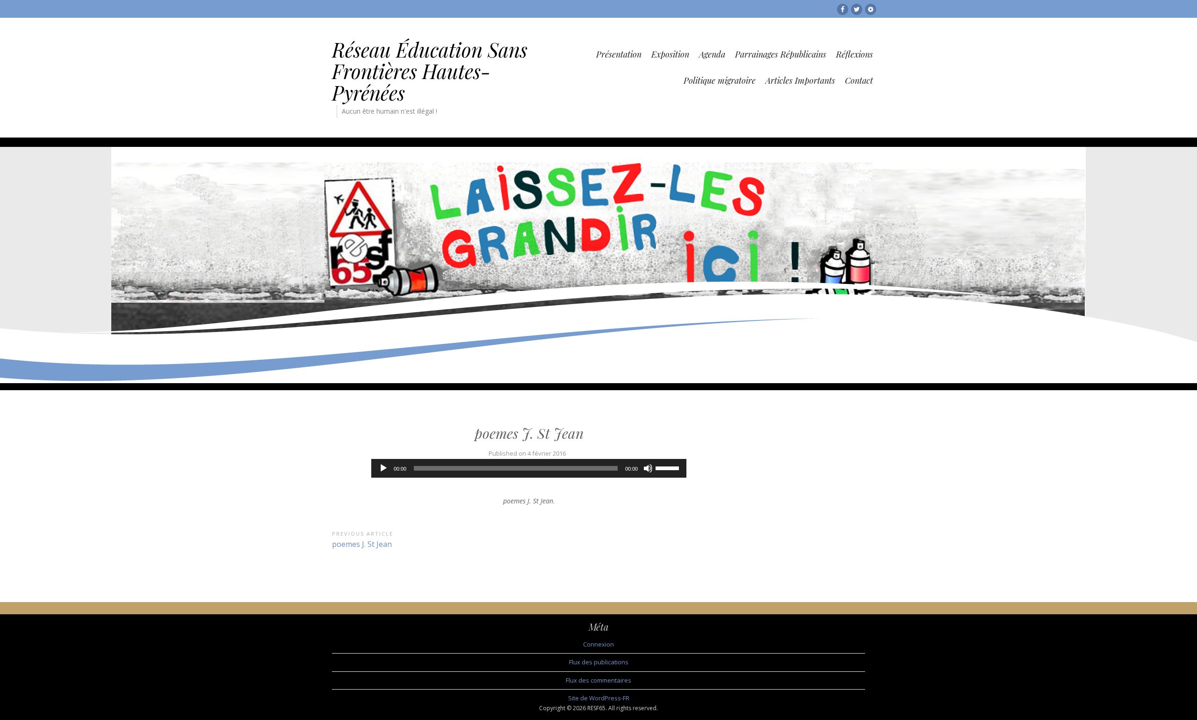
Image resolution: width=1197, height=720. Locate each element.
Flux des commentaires (598, 680)
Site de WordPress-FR (598, 698)
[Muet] (648, 468)
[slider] (669, 467)
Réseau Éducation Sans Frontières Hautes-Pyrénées (429, 71)
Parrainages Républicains (780, 54)
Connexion (598, 644)
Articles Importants (800, 80)
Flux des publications (598, 662)
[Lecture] (383, 468)
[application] (528, 468)
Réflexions (854, 54)
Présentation (619, 54)
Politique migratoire (720, 80)
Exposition (670, 54)
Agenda (712, 54)
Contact (859, 80)
